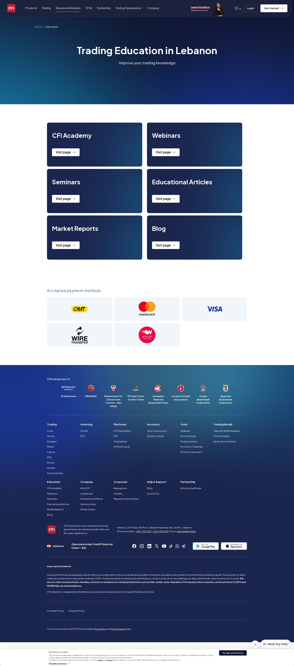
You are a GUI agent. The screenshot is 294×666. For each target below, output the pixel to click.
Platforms (120, 424)
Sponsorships (88, 504)
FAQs (150, 488)
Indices (51, 452)
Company (86, 481)
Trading (52, 424)
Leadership (86, 493)
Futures (51, 467)
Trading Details (223, 424)
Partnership (104, 8)
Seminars (52, 498)
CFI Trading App (122, 431)
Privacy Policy (76, 610)
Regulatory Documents (126, 498)
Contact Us (153, 493)
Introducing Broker (190, 488)
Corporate (120, 481)
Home (38, 27)
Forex (50, 431)
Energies (52, 441)
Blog (49, 514)
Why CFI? (85, 488)
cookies (101, 660)
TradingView (120, 441)
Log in (250, 8)
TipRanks (185, 431)
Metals (50, 446)
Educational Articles (58, 504)
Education (52, 27)
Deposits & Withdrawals (227, 431)
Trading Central (188, 441)
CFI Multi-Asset (122, 446)
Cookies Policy (55, 610)
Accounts (153, 424)
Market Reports (55, 509)
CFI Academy (54, 488)
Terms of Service (118, 629)
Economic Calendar (191, 446)
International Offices (91, 498)
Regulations (120, 488)
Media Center (87, 509)
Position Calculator (191, 452)
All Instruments (55, 473)
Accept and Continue (233, 653)
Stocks (51, 436)
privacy (109, 660)
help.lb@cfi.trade (186, 531)
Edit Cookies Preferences (58, 663)
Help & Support (156, 481)
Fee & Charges (222, 436)
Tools (183, 424)
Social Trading (188, 436)
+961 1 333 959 (160, 531)
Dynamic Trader (155, 436)
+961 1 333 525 (143, 531)
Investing (86, 424)
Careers (118, 493)
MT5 (116, 436)
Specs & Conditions (225, 441)
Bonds (50, 462)
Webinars (52, 493)
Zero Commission (157, 431)
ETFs (49, 457)
